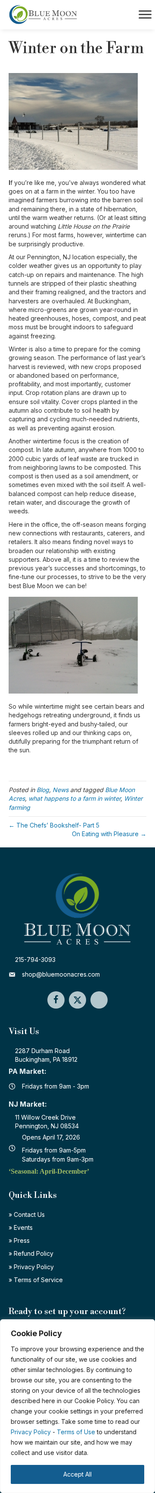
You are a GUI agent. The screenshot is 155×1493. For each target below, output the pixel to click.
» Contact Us (27, 1214)
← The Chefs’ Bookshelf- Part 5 (54, 825)
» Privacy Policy (31, 1266)
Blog (43, 789)
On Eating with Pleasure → (109, 833)
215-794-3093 (35, 959)
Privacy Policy (31, 1432)
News (60, 789)
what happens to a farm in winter (74, 798)
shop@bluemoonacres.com (61, 974)
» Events (21, 1227)
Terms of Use (76, 1432)
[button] (56, 1000)
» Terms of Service (36, 1279)
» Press (19, 1240)
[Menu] (145, 14)
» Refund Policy (31, 1253)
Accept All (77, 1474)
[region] (77, 1406)
